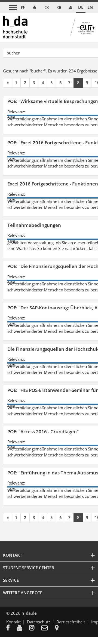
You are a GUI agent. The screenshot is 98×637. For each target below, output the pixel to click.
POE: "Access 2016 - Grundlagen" (43, 431)
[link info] (23, 7)
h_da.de (29, 613)
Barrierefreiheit (70, 621)
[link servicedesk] (70, 7)
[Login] (47, 7)
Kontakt (13, 621)
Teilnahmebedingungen (34, 225)
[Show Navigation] (13, 7)
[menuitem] (11, 628)
